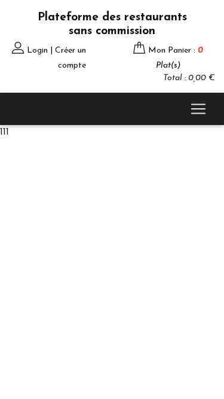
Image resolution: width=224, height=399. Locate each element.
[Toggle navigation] (198, 109)
